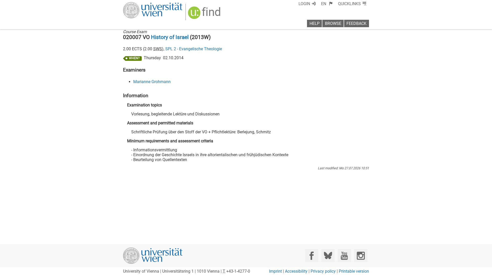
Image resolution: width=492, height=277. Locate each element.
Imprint (275, 271)
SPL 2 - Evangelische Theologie (193, 48)
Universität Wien (140, 4)
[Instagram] (360, 255)
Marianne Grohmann (152, 81)
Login (304, 3)
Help (315, 23)
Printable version (354, 271)
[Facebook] (311, 255)
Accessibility (296, 271)
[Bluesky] (327, 255)
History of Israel (170, 37)
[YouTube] (344, 255)
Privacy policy (323, 271)
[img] (205, 14)
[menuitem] (327, 3)
